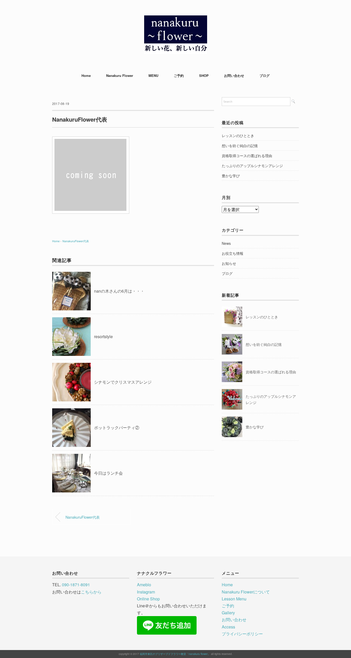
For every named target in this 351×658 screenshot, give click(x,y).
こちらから (91, 592)
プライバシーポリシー (242, 634)
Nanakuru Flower (119, 75)
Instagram (146, 592)
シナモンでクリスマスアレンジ (123, 382)
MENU (153, 75)
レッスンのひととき (238, 135)
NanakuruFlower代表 (75, 241)
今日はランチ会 (108, 473)
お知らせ (229, 263)
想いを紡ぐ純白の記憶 (240, 145)
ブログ (265, 75)
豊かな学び (231, 175)
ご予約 (179, 75)
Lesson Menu (234, 599)
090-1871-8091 (76, 585)
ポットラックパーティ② (116, 427)
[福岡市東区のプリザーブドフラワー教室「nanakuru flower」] (175, 19)
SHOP (204, 75)
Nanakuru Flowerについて (246, 592)
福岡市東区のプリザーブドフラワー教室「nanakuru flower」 (175, 654)
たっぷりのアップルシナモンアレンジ (252, 165)
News (226, 243)
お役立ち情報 (232, 253)
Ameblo (144, 585)
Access (228, 627)
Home (86, 75)
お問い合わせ (234, 75)
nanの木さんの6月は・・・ (119, 291)
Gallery (228, 613)
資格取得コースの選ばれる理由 (247, 155)
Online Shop (148, 599)
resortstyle (103, 336)
